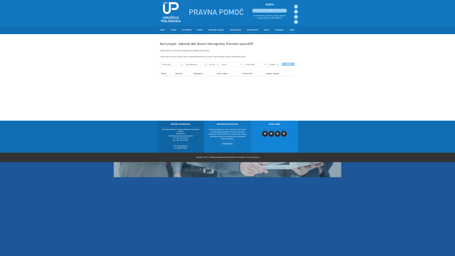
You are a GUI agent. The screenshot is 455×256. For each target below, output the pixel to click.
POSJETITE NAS (227, 144)
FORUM (266, 30)
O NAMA (173, 30)
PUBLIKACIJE (279, 30)
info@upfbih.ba (182, 146)
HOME (162, 30)
